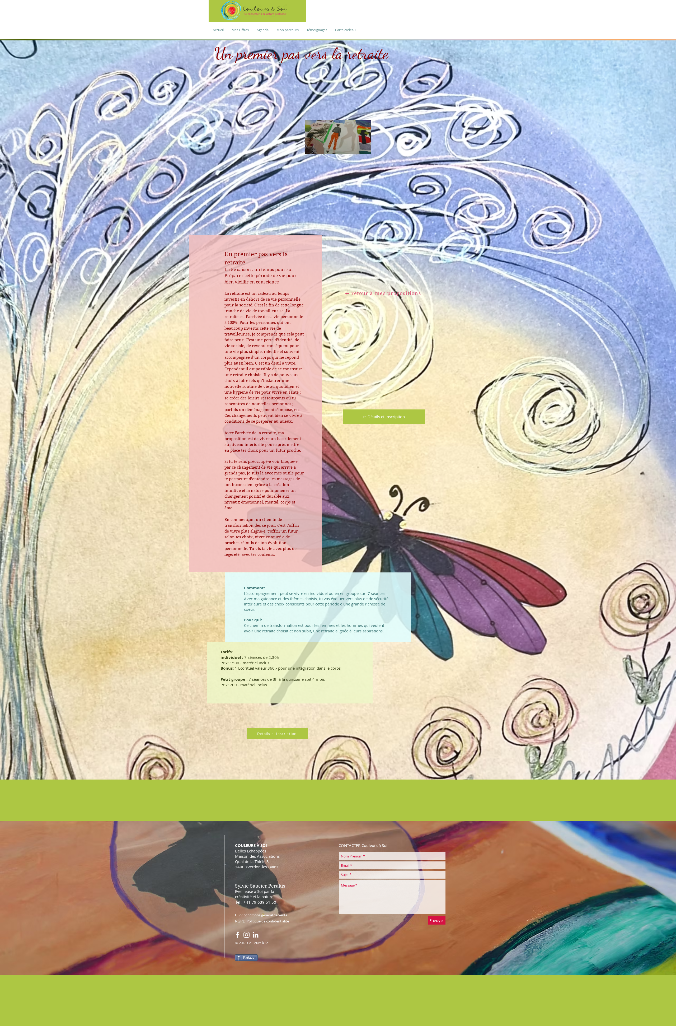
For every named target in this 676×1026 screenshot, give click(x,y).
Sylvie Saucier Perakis (260, 886)
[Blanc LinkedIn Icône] (255, 935)
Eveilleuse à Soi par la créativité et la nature (254, 894)
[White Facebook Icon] (237, 935)
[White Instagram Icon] (246, 935)
